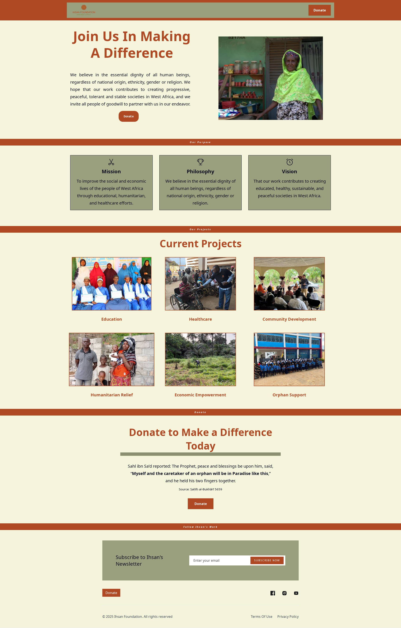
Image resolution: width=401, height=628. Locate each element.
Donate (319, 10)
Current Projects (201, 243)
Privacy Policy (288, 616)
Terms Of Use (261, 616)
